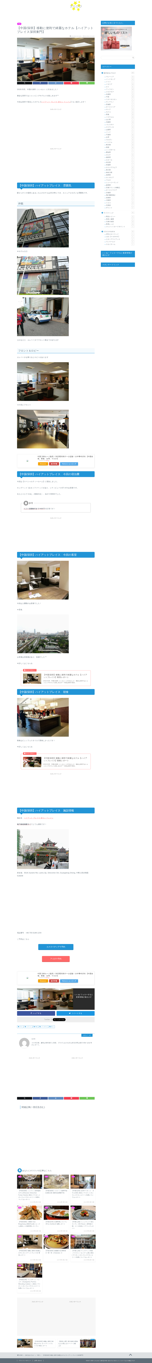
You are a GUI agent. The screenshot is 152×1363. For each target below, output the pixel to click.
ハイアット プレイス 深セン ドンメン (56, 102)
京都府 (119, 192)
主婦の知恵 (119, 221)
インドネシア (119, 79)
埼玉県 (119, 162)
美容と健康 (119, 219)
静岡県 (119, 185)
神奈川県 (119, 172)
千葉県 (119, 134)
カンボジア (119, 177)
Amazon (43, 464)
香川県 (119, 170)
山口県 (119, 119)
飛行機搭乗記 (119, 195)
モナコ (119, 112)
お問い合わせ (38, 1360)
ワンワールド (119, 241)
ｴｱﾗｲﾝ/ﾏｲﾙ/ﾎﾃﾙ (118, 231)
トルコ (119, 203)
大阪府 (119, 200)
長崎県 (119, 197)
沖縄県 (119, 122)
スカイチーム (119, 244)
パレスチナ (119, 124)
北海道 (119, 205)
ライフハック (118, 213)
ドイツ (119, 82)
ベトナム (119, 142)
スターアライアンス (119, 239)
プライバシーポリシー (25, 1360)
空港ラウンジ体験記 (119, 187)
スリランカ (119, 127)
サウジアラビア (119, 167)
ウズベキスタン (119, 99)
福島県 (119, 157)
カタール (119, 160)
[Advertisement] (56, 125)
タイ (119, 87)
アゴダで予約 (55, 959)
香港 (119, 114)
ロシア (119, 109)
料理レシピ (119, 224)
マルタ (119, 180)
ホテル (20, 1026)
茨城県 (119, 165)
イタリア (119, 84)
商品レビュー (119, 216)
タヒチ (119, 155)
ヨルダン (119, 139)
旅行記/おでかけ (119, 73)
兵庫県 (119, 94)
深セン (52, 1026)
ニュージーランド (119, 182)
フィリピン (119, 89)
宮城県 (119, 104)
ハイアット (28, 1026)
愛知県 (119, 152)
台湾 (119, 137)
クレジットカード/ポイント (119, 226)
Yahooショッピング (69, 464)
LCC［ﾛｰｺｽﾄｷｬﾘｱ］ (119, 236)
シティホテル (44, 1026)
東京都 (119, 145)
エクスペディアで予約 (56, 947)
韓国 (119, 147)
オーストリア (119, 107)
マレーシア (119, 76)
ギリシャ (119, 208)
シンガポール (119, 150)
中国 (19, 23)
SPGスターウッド (119, 234)
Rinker (47, 460)
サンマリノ (119, 102)
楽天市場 (54, 464)
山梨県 (119, 129)
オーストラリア (119, 190)
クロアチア (119, 92)
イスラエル (119, 117)
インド (119, 132)
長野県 (119, 175)
